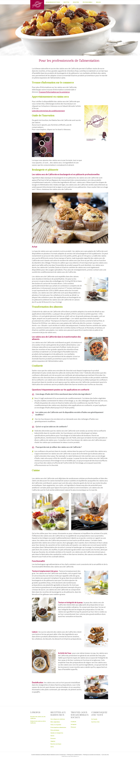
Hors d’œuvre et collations (58, 719)
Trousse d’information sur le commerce (54, 92)
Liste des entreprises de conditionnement (48, 111)
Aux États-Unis (95, 722)
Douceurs (53, 738)
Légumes (53, 741)
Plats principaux (55, 730)
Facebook (73, 721)
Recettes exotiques (56, 744)
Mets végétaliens (55, 722)
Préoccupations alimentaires (58, 727)
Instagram (73, 724)
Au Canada (94, 719)
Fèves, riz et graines (56, 724)
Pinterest (73, 727)
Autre (52, 746)
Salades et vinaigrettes (57, 733)
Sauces (52, 735)
